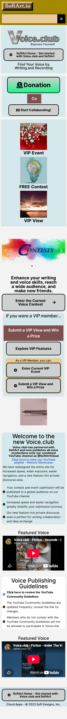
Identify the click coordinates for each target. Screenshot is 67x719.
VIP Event (33, 152)
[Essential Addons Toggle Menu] (61, 18)
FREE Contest (33, 186)
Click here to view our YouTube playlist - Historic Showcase (33, 461)
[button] (6, 251)
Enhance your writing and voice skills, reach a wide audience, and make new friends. (33, 284)
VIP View (33, 220)
